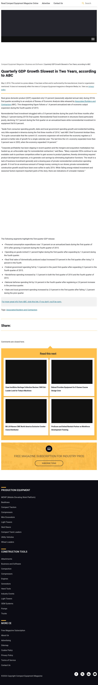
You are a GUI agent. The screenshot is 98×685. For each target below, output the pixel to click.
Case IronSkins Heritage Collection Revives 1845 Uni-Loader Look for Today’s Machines (25, 389)
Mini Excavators (8, 517)
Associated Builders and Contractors (21, 309)
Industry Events (7, 593)
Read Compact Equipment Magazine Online (19, 3)
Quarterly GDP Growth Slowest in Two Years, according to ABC (48, 73)
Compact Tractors (8, 507)
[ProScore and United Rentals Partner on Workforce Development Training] (72, 411)
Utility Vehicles (7, 537)
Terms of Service (8, 660)
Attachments (6, 559)
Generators (6, 583)
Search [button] (83, 3)
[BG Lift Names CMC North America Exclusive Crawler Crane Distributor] (26, 411)
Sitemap (4, 645)
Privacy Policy (7, 655)
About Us (5, 635)
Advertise (46, 3)
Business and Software (11, 563)
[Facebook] (15, 326)
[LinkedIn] (25, 326)
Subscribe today (49, 463)
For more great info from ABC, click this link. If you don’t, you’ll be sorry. (32, 301)
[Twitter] (20, 326)
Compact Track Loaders (11, 532)
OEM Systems (7, 603)
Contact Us (58, 3)
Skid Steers (6, 527)
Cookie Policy (7, 650)
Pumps (4, 608)
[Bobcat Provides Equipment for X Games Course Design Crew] (72, 372)
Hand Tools (6, 588)
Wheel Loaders (7, 542)
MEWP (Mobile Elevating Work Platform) (18, 497)
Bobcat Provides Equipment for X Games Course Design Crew (69, 389)
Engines (4, 578)
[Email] (29, 326)
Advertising (6, 640)
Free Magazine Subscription (13, 630)
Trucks (4, 613)
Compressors (6, 512)
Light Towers (6, 522)
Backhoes (5, 502)
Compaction (6, 568)
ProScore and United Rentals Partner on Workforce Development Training (70, 428)
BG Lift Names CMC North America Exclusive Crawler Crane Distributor (25, 428)
